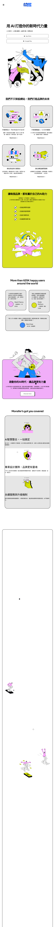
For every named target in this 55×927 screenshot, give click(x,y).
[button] (3, 5)
